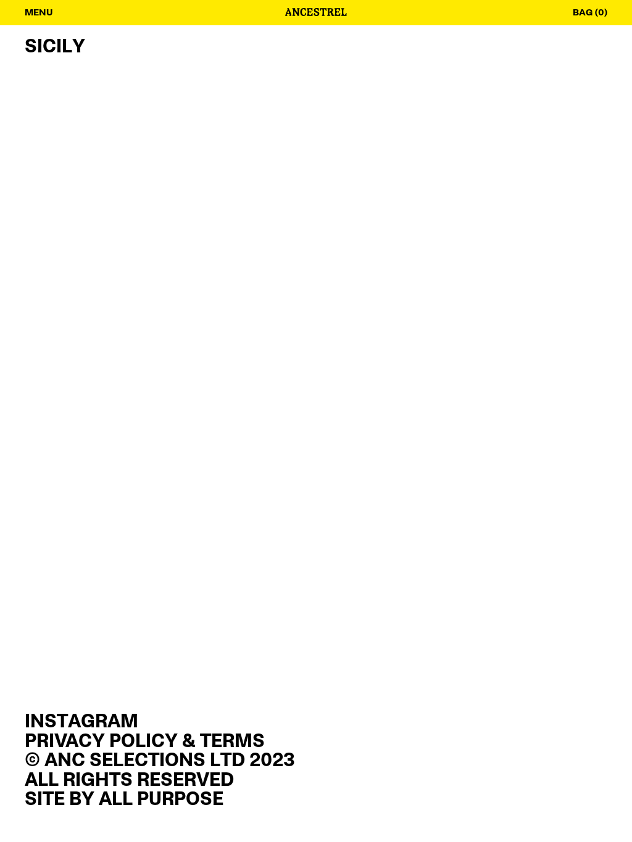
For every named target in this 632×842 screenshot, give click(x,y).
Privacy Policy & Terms (145, 742)
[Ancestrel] (316, 13)
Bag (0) (590, 13)
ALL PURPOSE (161, 800)
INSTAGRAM (81, 722)
